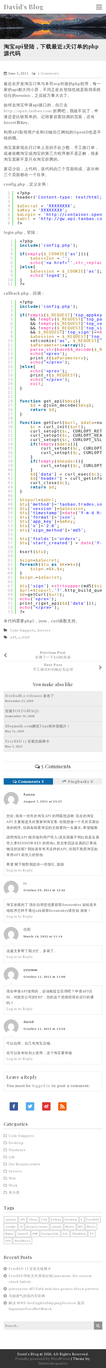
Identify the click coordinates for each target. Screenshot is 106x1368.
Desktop (16, 1142)
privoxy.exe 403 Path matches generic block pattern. (54, 1288)
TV (91, 1233)
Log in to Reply (19, 870)
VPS (8, 1241)
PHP (26, 637)
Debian (56, 1219)
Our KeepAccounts (24, 1164)
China (33, 1219)
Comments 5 (30, 781)
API (13, 637)
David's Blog (24, 7)
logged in (41, 1085)
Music (91, 1226)
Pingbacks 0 (80, 781)
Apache (10, 1219)
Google (10, 1226)
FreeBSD (93, 1219)
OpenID (23, 1233)
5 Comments (48, 73)
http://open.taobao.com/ (28, 110)
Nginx (9, 1233)
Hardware (17, 1149)
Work (13, 1185)
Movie (70, 1226)
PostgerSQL (50, 1233)
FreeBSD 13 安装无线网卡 (30, 1268)
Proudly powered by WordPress (42, 1358)
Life (12, 1157)
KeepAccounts (37, 1226)
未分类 (14, 1192)
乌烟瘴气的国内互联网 (27, 1295)
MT (80, 1226)
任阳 (27, 929)
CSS (44, 1219)
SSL (65, 1233)
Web (12, 1178)
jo (25, 883)
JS (21, 1226)
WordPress (22, 1241)
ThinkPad (79, 1233)
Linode (57, 1226)
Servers (44, 630)
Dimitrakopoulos (53, 1363)
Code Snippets (22, 630)
